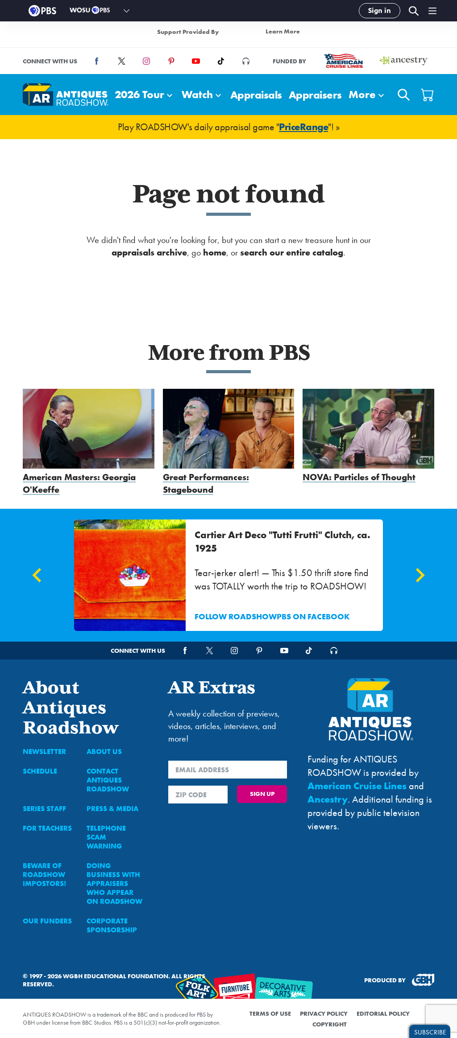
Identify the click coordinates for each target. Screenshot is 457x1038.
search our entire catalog (291, 252)
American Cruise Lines (357, 785)
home (214, 252)
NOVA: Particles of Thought (359, 477)
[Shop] (427, 94)
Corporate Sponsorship (112, 925)
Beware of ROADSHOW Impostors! (44, 874)
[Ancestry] (403, 61)
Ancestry (327, 799)
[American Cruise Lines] (343, 60)
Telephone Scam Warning (106, 837)
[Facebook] (97, 61)
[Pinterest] (171, 61)
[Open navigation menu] (432, 10)
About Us (104, 751)
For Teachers (47, 828)
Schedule (40, 771)
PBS (42, 10)
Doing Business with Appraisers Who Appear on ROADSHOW (114, 883)
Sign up (262, 794)
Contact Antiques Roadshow (108, 780)
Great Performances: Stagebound (206, 483)
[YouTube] (196, 61)
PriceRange (303, 126)
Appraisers (315, 95)
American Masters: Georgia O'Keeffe (79, 483)
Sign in (379, 10)
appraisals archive (149, 252)
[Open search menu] (403, 94)
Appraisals (256, 95)
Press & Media (112, 808)
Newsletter (44, 751)
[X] (122, 61)
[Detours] (246, 61)
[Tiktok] (221, 61)
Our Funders (47, 921)
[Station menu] (126, 10)
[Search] (413, 11)
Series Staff (44, 808)
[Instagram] (146, 61)
